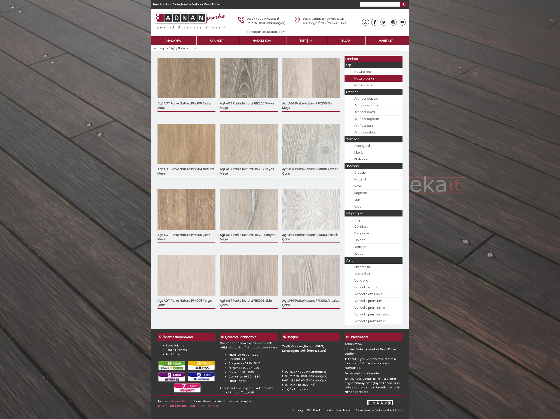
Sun (357, 199)
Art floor (352, 92)
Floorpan (352, 166)
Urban (359, 206)
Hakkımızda (262, 40)
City (357, 220)
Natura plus (363, 85)
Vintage (360, 247)
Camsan (352, 139)
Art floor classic (366, 98)
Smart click (362, 267)
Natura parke (364, 78)
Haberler (386, 40)
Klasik (358, 152)
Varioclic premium (368, 301)
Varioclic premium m (370, 307)
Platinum (361, 159)
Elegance (361, 233)
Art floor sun (363, 125)
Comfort (361, 226)
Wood (359, 253)
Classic (360, 172)
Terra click (362, 274)
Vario (350, 260)
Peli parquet (355, 213)
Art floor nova (364, 112)
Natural (360, 179)
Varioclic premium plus (371, 314)
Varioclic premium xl (369, 321)
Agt (172, 48)
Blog (345, 40)
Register (360, 193)
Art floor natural (366, 105)
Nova (358, 186)
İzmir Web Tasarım (180, 401)
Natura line (362, 71)
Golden (360, 240)
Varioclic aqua (365, 287)
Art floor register (366, 119)
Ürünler (217, 40)
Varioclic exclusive (368, 294)
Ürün (201, 406)
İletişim (306, 40)
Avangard (362, 146)
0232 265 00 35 (257, 23)
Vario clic (361, 280)
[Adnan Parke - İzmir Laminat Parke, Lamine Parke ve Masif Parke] (189, 22)
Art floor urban (365, 132)
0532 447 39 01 (257, 19)
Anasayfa (172, 40)
